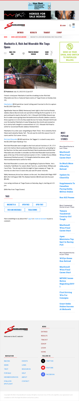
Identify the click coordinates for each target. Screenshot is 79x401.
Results (33, 32)
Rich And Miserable (10, 139)
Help (24, 373)
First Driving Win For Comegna (66, 295)
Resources (26, 369)
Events (25, 361)
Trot (6, 369)
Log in (30, 219)
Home (43, 352)
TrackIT (47, 32)
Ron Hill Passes (67, 197)
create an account (40, 219)
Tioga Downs (32, 210)
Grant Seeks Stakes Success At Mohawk (67, 306)
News (5, 37)
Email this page (12, 53)
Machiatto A (8, 104)
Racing (7, 361)
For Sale (7, 373)
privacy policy (34, 397)
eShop (59, 32)
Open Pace (25, 204)
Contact (25, 381)
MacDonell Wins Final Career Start (65, 155)
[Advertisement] (68, 97)
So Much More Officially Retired (66, 166)
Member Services (11, 377)
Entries (20, 32)
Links (24, 365)
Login (64, 25)
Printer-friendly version (33, 53)
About (24, 377)
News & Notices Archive (18, 37)
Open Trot (39, 204)
